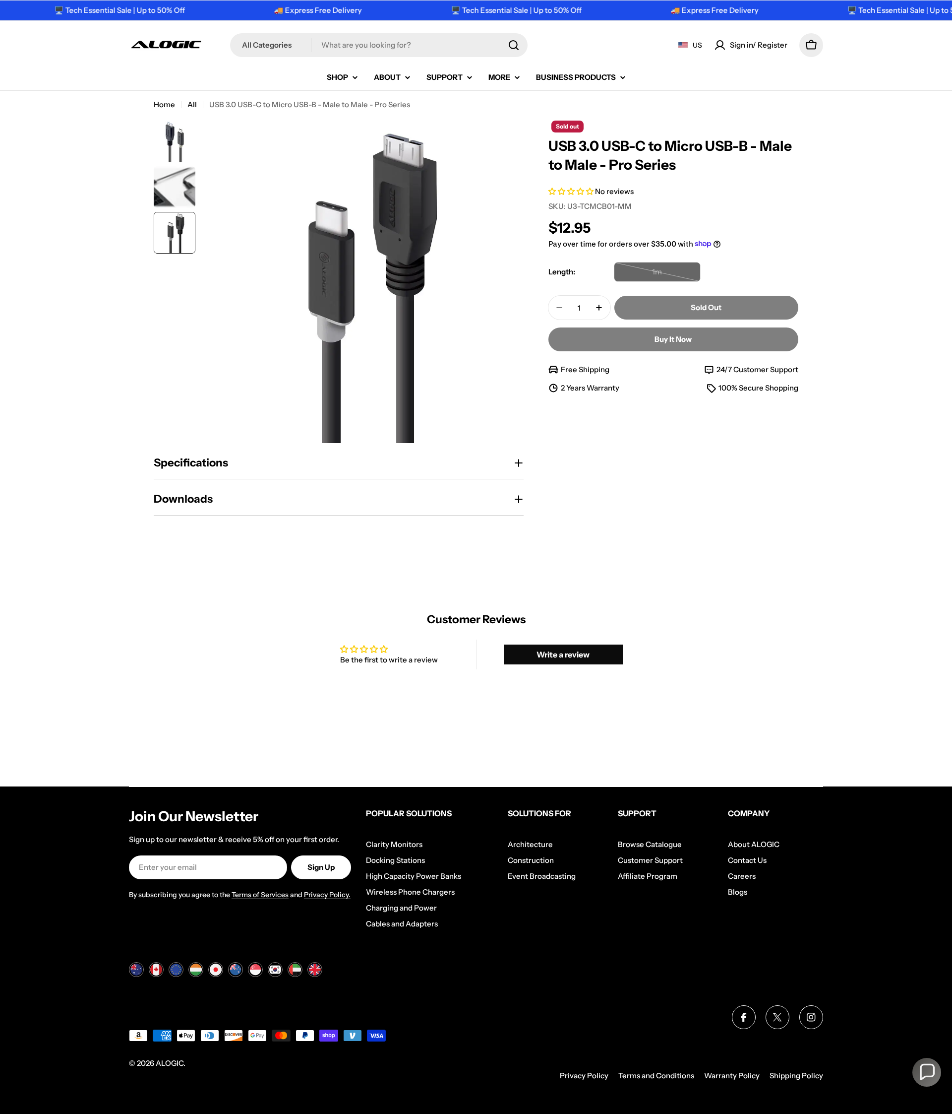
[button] (571, 191)
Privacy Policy (584, 1075)
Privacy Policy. (327, 894)
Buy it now (673, 339)
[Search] (514, 45)
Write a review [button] (563, 654)
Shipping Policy (796, 1075)
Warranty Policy (732, 1075)
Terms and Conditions (656, 1075)
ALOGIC (169, 1063)
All (192, 104)
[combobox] (379, 45)
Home (164, 104)
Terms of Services (260, 894)
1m (674, 274)
